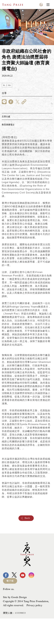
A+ (9, 85)
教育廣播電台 (8, 124)
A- (4, 85)
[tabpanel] (27, 27)
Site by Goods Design (15, 597)
